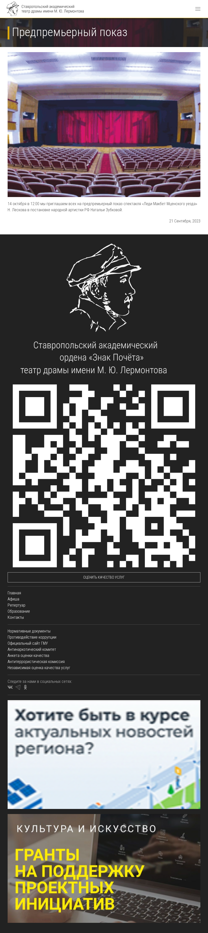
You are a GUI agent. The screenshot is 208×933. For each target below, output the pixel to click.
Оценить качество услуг (104, 577)
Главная (14, 593)
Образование (19, 611)
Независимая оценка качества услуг (39, 667)
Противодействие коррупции (32, 637)
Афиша (13, 599)
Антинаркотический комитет (32, 649)
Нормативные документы (29, 631)
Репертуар (16, 605)
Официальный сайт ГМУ (28, 643)
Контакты (16, 617)
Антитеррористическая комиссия (36, 661)
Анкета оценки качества (28, 655)
